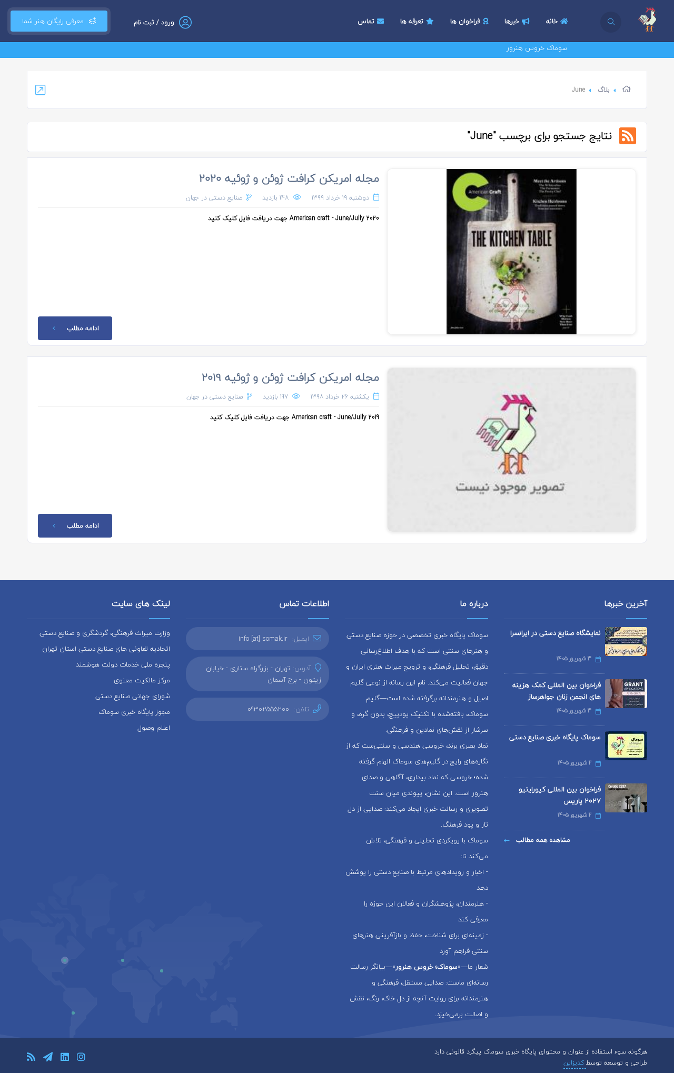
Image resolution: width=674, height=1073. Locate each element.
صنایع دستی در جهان (214, 197)
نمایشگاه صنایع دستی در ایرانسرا (555, 633)
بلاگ (604, 89)
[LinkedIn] (65, 1058)
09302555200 (268, 709)
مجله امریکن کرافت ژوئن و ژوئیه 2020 (289, 177)
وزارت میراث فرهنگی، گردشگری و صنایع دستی (104, 633)
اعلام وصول (153, 727)
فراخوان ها (465, 21)
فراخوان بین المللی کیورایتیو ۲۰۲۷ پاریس (560, 795)
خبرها (511, 21)
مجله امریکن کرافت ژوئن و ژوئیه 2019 (290, 376)
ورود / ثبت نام (154, 22)
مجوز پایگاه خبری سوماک (134, 712)
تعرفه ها (411, 21)
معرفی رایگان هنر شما (53, 21)
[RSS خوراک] (31, 1058)
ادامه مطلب (83, 328)
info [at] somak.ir (263, 638)
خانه (552, 21)
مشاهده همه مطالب (542, 840)
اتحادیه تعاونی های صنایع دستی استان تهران (106, 648)
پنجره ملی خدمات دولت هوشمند (123, 664)
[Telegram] (48, 1058)
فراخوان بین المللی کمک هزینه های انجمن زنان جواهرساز (556, 690)
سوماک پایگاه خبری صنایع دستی (555, 737)
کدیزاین (574, 1062)
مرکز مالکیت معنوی (142, 680)
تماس (366, 21)
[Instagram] (81, 1058)
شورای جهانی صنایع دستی (132, 696)
